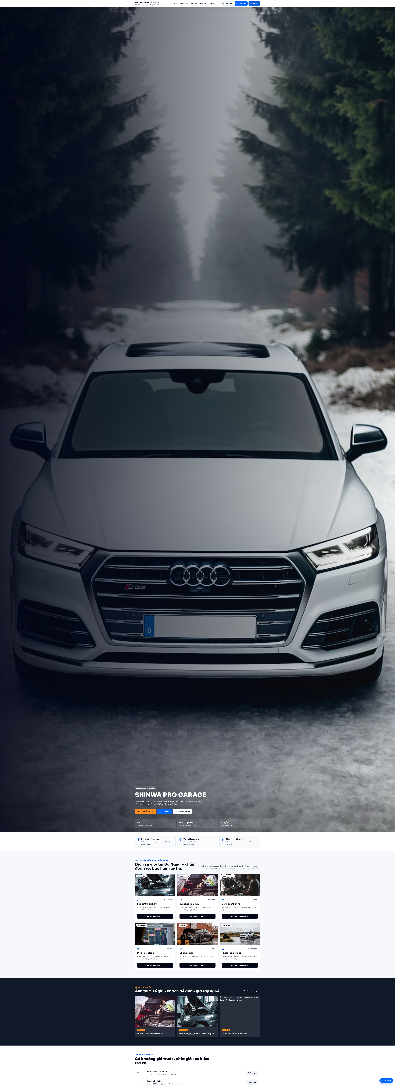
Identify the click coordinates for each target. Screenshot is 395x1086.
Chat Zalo (242, 3)
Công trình (184, 3)
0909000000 (184, 811)
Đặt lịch (203, 3)
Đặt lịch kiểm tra (144, 811)
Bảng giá (194, 3)
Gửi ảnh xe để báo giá (250, 991)
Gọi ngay (229, 3)
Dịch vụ (174, 3)
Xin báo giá (252, 1073)
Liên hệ (211, 3)
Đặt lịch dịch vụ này (154, 916)
